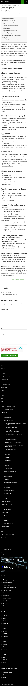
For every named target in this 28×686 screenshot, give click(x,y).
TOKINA (5, 633)
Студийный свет (6, 526)
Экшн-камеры (6, 585)
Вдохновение (7, 417)
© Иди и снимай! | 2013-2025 (7, 684)
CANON (5, 615)
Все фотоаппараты (7, 672)
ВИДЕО (2, 398)
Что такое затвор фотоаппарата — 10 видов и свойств (16, 424)
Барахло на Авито (6, 501)
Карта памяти (7, 493)
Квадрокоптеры (8, 509)
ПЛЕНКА (4, 395)
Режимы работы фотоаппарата (13, 442)
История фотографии (7, 409)
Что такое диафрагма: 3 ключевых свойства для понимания (14, 431)
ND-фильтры (6, 595)
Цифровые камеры (7, 504)
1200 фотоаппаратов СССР (8, 534)
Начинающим (4, 5)
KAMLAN (5, 659)
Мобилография (6, 384)
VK (3, 552)
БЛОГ (2, 401)
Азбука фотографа (8, 420)
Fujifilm (4, 662)
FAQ (2, 365)
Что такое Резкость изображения (13, 434)
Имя (2, 328)
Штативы (6, 515)
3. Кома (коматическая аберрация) (10, 25)
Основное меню (26, 2)
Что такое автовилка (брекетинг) (9, 293)
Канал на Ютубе (7, 549)
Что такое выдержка (10, 449)
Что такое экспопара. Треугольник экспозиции (14, 446)
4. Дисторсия (6, 27)
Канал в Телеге (6, 554)
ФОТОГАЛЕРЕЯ (4, 387)
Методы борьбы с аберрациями (9, 33)
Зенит (4, 654)
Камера (5, 498)
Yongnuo (5, 646)
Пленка (4, 677)
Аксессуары (5, 512)
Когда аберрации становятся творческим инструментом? (12, 39)
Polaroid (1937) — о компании (8, 288)
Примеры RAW (8, 468)
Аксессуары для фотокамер (9, 587)
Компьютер (7, 487)
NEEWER (5, 657)
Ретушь (7, 457)
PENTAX (5, 620)
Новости (3, 368)
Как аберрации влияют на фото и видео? (11, 32)
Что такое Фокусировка (11, 439)
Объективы (5, 379)
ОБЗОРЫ (3, 373)
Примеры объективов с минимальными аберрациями (11, 36)
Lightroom (8, 460)
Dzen (4, 547)
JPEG (3, 390)
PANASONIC (6, 623)
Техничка (4, 412)
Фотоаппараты (6, 376)
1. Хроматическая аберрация (9, 22)
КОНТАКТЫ (3, 537)
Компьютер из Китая (9, 490)
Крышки (5, 600)
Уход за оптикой (8, 523)
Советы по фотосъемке (10, 471)
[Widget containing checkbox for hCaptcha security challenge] (12, 349)
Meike (4, 641)
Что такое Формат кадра (11, 427)
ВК (13, 279)
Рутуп (17, 279)
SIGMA (4, 626)
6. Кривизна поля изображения (10, 30)
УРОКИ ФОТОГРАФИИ (14, 5)
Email (2, 334)
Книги (2, 531)
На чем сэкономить (7, 476)
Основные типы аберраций (8, 20)
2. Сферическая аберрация (9, 23)
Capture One (8, 465)
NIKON (4, 618)
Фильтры (6, 520)
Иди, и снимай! (5, 1)
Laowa (4, 652)
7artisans (5, 644)
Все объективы (6, 674)
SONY (4, 628)
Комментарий (5, 309)
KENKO (4, 639)
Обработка (8, 454)
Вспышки (5, 592)
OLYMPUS (5, 636)
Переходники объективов (10, 482)
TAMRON (5, 631)
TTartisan (5, 649)
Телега (22, 279)
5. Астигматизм (6, 28)
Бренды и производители (8, 406)
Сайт (2, 341)
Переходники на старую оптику (10, 579)
